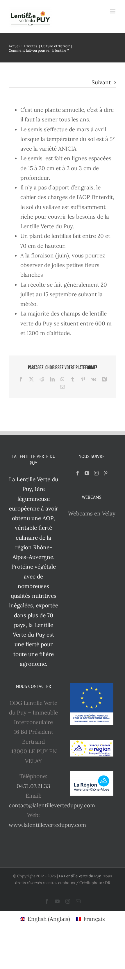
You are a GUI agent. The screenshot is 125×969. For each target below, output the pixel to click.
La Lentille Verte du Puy (80, 876)
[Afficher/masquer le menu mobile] (113, 11)
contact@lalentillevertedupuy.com (52, 805)
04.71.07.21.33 (33, 786)
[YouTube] (87, 473)
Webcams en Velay (91, 513)
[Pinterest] (105, 473)
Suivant (101, 82)
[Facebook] (77, 473)
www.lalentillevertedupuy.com (47, 824)
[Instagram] (96, 473)
